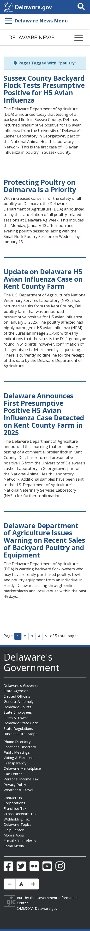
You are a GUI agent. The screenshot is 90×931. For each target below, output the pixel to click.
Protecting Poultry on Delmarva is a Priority (40, 186)
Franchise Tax (15, 808)
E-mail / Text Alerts (20, 840)
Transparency (15, 763)
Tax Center (13, 773)
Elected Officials (17, 696)
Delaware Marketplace (22, 768)
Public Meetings (17, 752)
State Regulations (18, 728)
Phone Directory (17, 741)
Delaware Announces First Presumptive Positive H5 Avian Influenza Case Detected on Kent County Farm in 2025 (44, 414)
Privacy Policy (15, 784)
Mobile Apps (14, 835)
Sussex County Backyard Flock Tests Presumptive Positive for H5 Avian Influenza (44, 89)
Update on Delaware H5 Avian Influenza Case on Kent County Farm (43, 279)
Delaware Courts (17, 707)
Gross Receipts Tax (20, 813)
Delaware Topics (17, 824)
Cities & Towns (16, 717)
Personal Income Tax (21, 779)
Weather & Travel (18, 789)
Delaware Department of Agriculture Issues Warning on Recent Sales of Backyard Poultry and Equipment (44, 540)
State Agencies (16, 690)
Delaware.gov (46, 908)
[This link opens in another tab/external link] (8, 6)
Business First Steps (20, 733)
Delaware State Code (21, 723)
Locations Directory (20, 746)
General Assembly (19, 701)
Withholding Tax (17, 819)
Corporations (14, 802)
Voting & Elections (19, 757)
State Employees (18, 712)
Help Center (14, 829)
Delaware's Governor (21, 685)
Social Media (14, 845)
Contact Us (13, 797)
